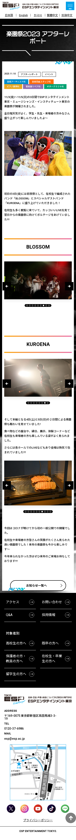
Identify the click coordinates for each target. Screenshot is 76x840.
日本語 (9, 15)
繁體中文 (52, 15)
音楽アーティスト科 (16, 82)
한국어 (38, 15)
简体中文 (66, 15)
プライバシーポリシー (38, 820)
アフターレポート (29, 74)
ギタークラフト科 (55, 86)
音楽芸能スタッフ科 (41, 82)
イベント (49, 74)
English (23, 15)
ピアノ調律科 (13, 86)
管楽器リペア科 (33, 86)
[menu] (70, 6)
